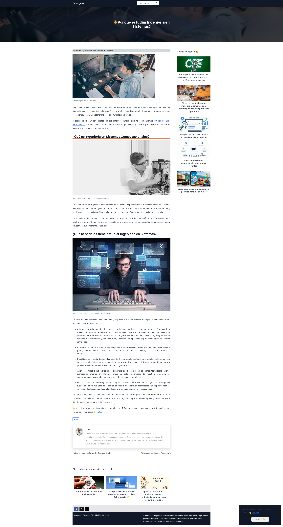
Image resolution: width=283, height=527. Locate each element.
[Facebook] (76, 509)
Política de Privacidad (91, 515)
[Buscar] (157, 3)
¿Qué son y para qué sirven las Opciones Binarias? (93, 453)
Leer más (255, 513)
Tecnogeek (78, 3)
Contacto (77, 515)
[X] (81, 509)
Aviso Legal (104, 515)
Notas (76, 419)
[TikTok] (87, 509)
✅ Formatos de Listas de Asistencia (155, 453)
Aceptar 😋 (260, 519)
